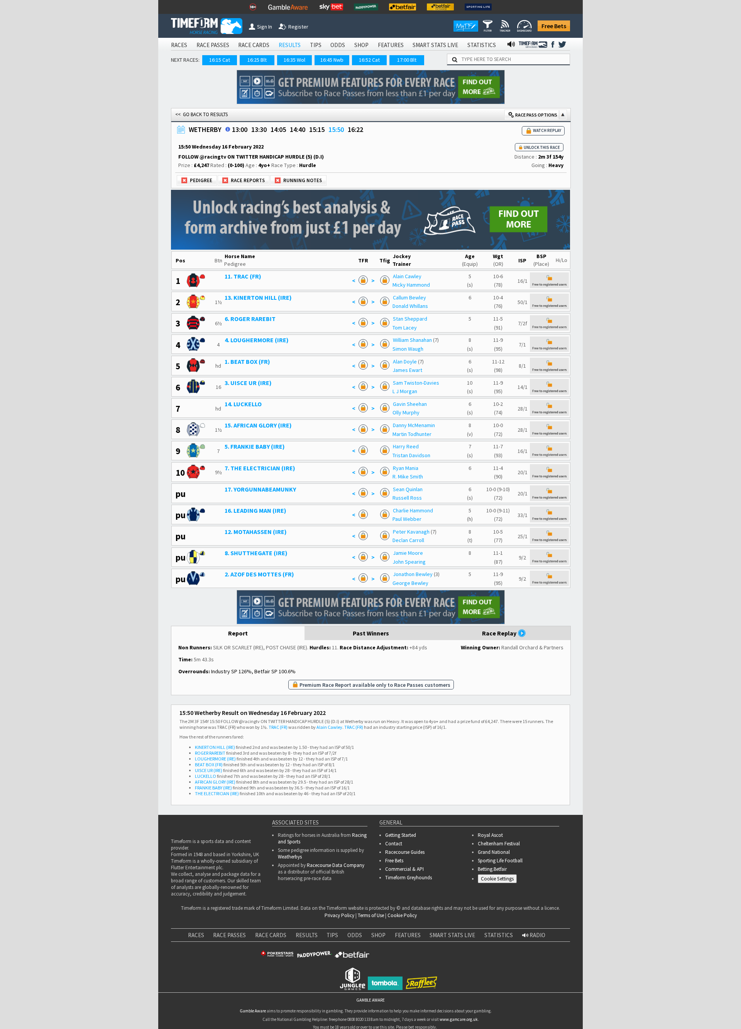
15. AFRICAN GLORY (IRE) (258, 425)
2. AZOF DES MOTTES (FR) (259, 574)
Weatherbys (290, 856)
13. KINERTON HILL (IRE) (258, 297)
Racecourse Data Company (335, 865)
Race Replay (500, 633)
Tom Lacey (404, 327)
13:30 (259, 129)
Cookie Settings (497, 878)
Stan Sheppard (410, 318)
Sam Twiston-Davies (416, 382)
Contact (393, 843)
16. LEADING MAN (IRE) (255, 510)
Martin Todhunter (411, 434)
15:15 (317, 129)
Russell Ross (407, 497)
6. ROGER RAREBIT (250, 319)
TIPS (315, 45)
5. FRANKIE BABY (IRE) (255, 446)
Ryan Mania (405, 468)
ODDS (337, 45)
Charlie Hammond (413, 510)
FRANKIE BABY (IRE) (213, 788)
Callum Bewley (409, 297)
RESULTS (290, 45)
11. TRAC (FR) (243, 276)
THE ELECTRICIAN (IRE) (217, 793)
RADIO (536, 935)
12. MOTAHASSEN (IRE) (256, 532)
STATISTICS (481, 45)
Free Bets (553, 26)
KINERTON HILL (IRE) (215, 747)
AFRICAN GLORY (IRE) (215, 782)
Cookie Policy (402, 915)
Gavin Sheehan (410, 403)
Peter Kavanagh (411, 531)
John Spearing (409, 561)
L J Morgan (404, 391)
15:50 (336, 129)
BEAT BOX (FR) (209, 764)
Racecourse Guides (405, 852)
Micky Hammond (411, 284)
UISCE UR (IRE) (208, 770)
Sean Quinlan (408, 489)
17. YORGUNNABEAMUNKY (260, 489)
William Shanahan (412, 339)
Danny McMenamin (414, 425)
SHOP (361, 45)
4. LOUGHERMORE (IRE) (257, 340)
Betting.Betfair (492, 869)
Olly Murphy (406, 412)
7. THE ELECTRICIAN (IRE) (260, 468)
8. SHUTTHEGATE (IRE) (256, 553)
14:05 (278, 129)
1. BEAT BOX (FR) (247, 361)
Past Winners (371, 633)
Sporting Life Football (500, 860)
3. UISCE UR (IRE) (248, 383)
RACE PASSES (212, 45)
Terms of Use (371, 915)
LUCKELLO (205, 776)
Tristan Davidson (411, 455)
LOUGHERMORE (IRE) (215, 759)
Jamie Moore (408, 552)
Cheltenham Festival (499, 843)
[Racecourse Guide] (227, 129)
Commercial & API (404, 869)
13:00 (239, 129)
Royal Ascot (490, 835)
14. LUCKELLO (243, 404)
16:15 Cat (219, 59)
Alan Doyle (405, 361)
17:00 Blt (406, 59)
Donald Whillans (410, 305)
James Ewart (407, 370)
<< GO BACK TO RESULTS (201, 114)
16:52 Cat (369, 59)
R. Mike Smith (407, 476)
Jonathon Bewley (413, 574)
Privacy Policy (339, 915)
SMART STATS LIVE (435, 45)
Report (238, 633)
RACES (179, 45)
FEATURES (391, 45)
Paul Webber (406, 518)
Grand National (494, 852)
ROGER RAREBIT (210, 753)
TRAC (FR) (278, 727)
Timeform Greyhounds (408, 877)
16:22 (355, 129)
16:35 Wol (294, 59)
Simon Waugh (407, 348)
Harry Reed (406, 446)
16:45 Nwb (331, 59)
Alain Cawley (407, 276)
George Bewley (410, 583)
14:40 (297, 129)
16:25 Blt (257, 59)
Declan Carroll (408, 540)
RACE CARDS (253, 45)
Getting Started (400, 835)
